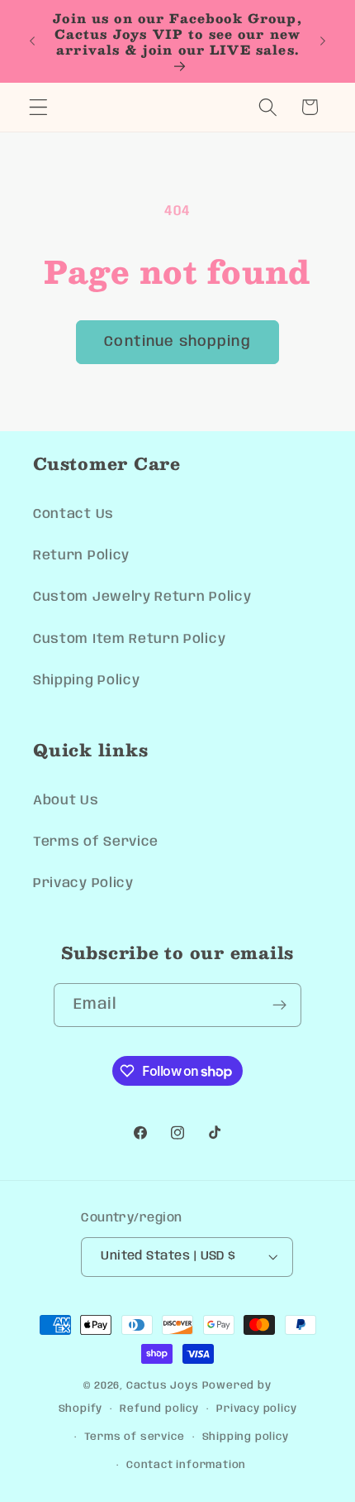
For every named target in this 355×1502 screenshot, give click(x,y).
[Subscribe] (280, 1005)
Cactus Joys (162, 1385)
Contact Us (73, 514)
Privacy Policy (83, 883)
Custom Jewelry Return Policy (142, 597)
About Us (66, 801)
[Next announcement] (323, 41)
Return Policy (81, 556)
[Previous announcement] (32, 41)
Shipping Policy (86, 681)
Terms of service (134, 1437)
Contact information (186, 1465)
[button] (38, 107)
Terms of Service (96, 842)
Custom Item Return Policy (129, 639)
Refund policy (159, 1409)
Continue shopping (177, 341)
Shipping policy (245, 1437)
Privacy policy (256, 1409)
